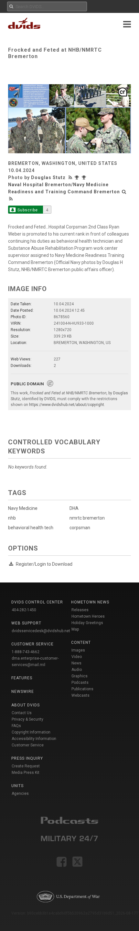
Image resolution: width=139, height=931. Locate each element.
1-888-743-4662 (25, 652)
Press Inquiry (27, 758)
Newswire (22, 691)
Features (21, 678)
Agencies (20, 793)
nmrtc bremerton (87, 518)
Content (81, 642)
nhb (12, 518)
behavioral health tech (30, 527)
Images (78, 650)
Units (17, 786)
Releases (80, 610)
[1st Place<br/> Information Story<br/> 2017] (85, 177)
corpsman (80, 527)
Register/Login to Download (44, 564)
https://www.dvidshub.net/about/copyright (66, 404)
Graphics (79, 676)
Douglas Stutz (48, 177)
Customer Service (28, 745)
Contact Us (22, 713)
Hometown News (90, 602)
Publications (82, 689)
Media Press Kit (25, 772)
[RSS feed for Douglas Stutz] (71, 177)
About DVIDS (25, 705)
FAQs (16, 726)
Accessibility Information (34, 738)
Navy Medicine (22, 508)
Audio (76, 669)
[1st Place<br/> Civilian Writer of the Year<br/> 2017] (78, 177)
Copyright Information (31, 732)
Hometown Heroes (88, 616)
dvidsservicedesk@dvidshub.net (41, 631)
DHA (74, 508)
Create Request (26, 766)
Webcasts (80, 695)
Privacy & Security (27, 719)
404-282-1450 (24, 610)
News (76, 663)
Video (76, 656)
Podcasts (80, 682)
